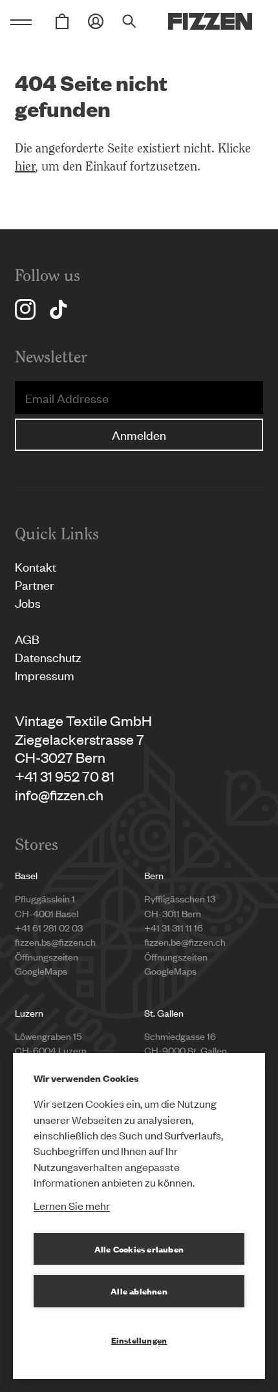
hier (25, 166)
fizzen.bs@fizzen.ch (55, 941)
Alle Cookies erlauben (139, 1248)
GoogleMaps (41, 970)
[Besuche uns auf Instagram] (25, 309)
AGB (27, 638)
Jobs (28, 602)
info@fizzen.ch (59, 794)
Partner (34, 584)
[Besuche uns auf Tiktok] (58, 309)
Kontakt (35, 566)
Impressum (44, 675)
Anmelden (139, 434)
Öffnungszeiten (46, 956)
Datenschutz (48, 657)
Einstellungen (139, 1339)
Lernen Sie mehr (72, 1205)
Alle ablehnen (139, 1290)
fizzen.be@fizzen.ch (185, 941)
